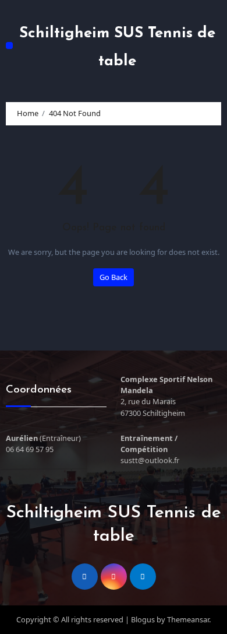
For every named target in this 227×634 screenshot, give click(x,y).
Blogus (143, 619)
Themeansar (188, 619)
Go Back (113, 277)
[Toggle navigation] (9, 45)
